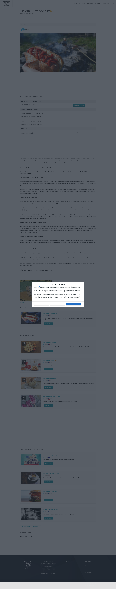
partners (41, 286)
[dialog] (58, 294)
